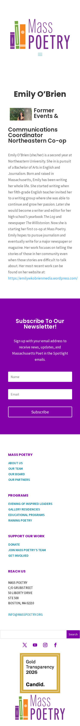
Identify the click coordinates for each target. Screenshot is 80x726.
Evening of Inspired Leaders (30, 504)
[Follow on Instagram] (45, 645)
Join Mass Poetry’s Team (27, 550)
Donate (14, 544)
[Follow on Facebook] (55, 645)
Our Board (16, 474)
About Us (15, 463)
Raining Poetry (20, 520)
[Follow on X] (24, 645)
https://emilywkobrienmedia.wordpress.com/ (43, 278)
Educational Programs (26, 515)
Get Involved (18, 556)
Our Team (15, 469)
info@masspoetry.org (25, 615)
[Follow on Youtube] (35, 645)
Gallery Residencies (24, 509)
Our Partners (19, 480)
